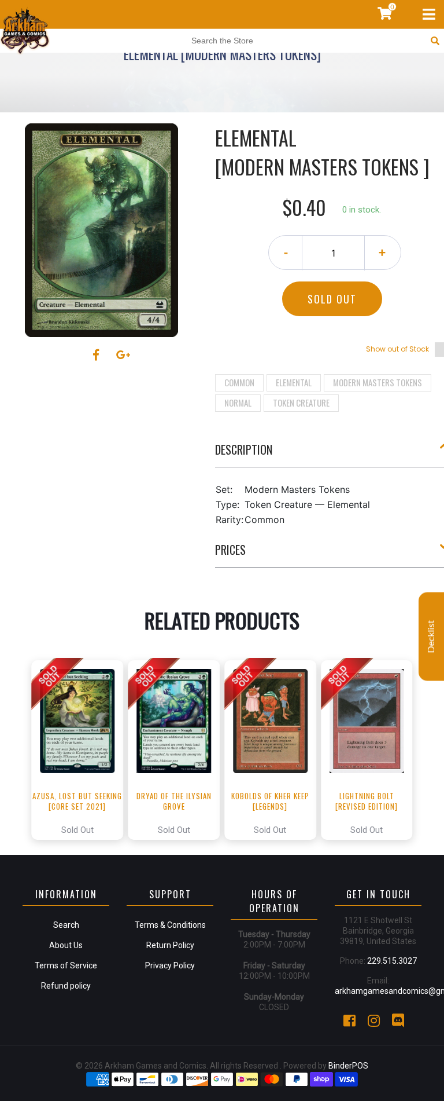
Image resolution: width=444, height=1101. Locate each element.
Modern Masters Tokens (377, 382)
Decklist (431, 636)
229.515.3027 (392, 960)
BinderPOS (348, 1065)
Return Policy (170, 945)
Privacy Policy (170, 965)
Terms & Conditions (170, 925)
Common (239, 382)
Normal (237, 402)
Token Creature (301, 402)
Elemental (294, 382)
